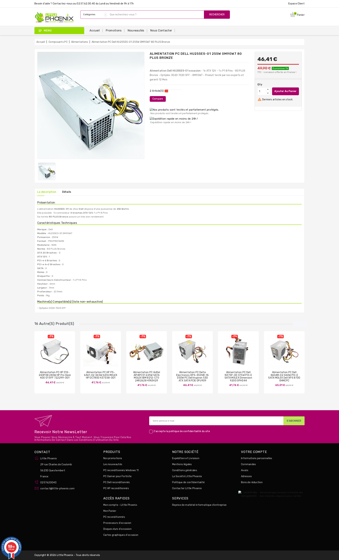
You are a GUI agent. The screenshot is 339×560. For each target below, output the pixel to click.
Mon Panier (109, 510)
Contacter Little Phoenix (187, 488)
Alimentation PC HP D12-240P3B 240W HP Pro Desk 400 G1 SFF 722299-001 (55, 375)
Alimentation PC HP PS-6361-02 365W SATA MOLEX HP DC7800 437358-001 (100, 375)
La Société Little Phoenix (187, 476)
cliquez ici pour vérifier (288, 496)
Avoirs (244, 470)
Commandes (248, 464)
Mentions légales (182, 464)
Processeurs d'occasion (117, 522)
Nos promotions (112, 458)
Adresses (246, 476)
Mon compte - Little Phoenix (120, 504)
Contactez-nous (63, 3)
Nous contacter (161, 30)
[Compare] (51, 354)
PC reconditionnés (114, 516)
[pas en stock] (182, 354)
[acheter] (44, 354)
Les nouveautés (112, 464)
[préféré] (65, 354)
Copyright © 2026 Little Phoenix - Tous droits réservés (67, 555)
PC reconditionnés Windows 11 (121, 470)
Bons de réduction (252, 482)
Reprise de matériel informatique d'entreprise (199, 504)
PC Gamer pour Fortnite (117, 476)
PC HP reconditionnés (116, 488)
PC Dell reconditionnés (116, 482)
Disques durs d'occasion (117, 528)
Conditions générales (184, 470)
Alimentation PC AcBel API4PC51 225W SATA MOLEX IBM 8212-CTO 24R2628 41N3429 (146, 376)
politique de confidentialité (185, 431)
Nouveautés (136, 30)
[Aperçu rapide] (58, 354)
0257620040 (48, 482)
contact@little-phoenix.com (57, 488)
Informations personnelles (256, 458)
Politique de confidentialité (188, 482)
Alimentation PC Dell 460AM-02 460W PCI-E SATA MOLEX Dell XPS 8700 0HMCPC (284, 376)
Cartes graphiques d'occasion (120, 535)
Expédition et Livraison (185, 458)
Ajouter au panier (285, 91)
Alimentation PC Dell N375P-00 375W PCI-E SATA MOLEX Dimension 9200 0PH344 (238, 376)
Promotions (113, 30)
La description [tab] (46, 191)
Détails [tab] (66, 191)
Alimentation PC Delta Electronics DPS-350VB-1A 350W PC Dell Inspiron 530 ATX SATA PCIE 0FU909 (192, 376)
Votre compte (254, 452)
